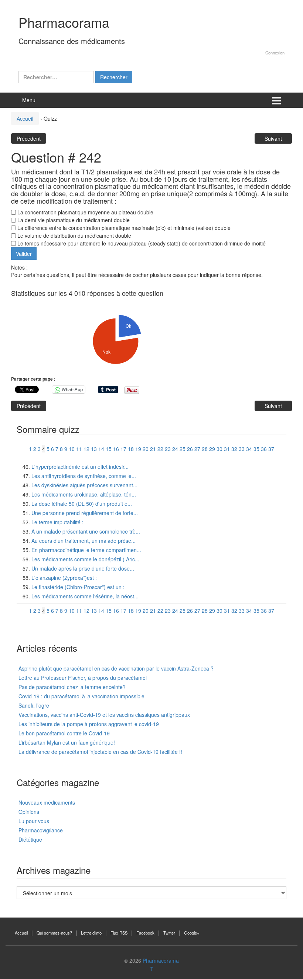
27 (197, 448)
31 (227, 448)
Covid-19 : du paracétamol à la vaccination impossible (81, 696)
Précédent (29, 138)
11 (79, 448)
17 (123, 448)
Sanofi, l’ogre (33, 705)
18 (131, 448)
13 (94, 448)
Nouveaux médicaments (46, 802)
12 (86, 448)
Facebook (145, 933)
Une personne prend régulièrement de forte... (84, 513)
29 (212, 448)
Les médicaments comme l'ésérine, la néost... (85, 596)
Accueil (25, 118)
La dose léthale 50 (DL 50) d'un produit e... (81, 503)
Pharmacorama (63, 22)
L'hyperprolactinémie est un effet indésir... (80, 466)
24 (175, 448)
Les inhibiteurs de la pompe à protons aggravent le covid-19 (88, 724)
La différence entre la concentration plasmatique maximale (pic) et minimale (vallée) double (123, 227)
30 (219, 448)
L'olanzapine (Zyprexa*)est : (64, 577)
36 (264, 448)
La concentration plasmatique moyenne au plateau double (84, 212)
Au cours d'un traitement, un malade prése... (83, 540)
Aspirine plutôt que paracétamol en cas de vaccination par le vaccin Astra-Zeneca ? (116, 668)
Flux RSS (118, 933)
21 (153, 448)
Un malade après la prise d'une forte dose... (82, 568)
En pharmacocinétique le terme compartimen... (86, 550)
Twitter (169, 933)
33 (242, 448)
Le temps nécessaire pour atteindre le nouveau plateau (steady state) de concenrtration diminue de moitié (141, 243)
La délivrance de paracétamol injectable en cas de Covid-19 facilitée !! (100, 751)
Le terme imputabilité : (57, 522)
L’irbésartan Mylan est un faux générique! (66, 742)
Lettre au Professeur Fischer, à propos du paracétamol (82, 677)
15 (109, 448)
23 (168, 448)
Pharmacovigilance (40, 830)
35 (256, 448)
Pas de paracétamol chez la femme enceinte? (72, 687)
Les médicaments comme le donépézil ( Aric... (85, 559)
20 (146, 448)
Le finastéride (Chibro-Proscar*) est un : (78, 587)
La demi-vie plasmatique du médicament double (73, 220)
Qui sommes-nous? (54, 933)
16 (116, 448)
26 (190, 448)
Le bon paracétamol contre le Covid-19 (64, 733)
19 (138, 448)
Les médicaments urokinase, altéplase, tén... (83, 494)
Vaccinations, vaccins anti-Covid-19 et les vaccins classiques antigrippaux (104, 714)
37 (271, 448)
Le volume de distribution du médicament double (73, 235)
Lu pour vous (33, 821)
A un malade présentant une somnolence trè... (85, 531)
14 (101, 448)
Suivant (273, 138)
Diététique (30, 839)
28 (205, 448)
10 (72, 448)
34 (249, 448)
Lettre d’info (91, 933)
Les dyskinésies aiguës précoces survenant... (84, 485)
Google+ (192, 933)
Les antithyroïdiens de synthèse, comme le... (83, 476)
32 (234, 448)
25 (182, 448)
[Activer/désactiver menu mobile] (276, 100)
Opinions (28, 811)
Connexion (275, 53)
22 (160, 448)
